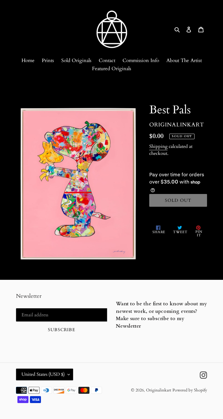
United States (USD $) (43, 374)
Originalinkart (158, 390)
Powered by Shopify (189, 390)
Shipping (158, 146)
